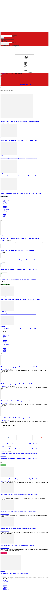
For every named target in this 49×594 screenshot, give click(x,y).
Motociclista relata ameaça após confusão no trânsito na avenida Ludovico (20, 367)
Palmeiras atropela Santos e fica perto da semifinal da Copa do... (17, 250)
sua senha (14, 36)
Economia (26, 56)
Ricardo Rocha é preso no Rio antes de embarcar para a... (16, 573)
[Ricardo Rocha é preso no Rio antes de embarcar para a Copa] (11, 569)
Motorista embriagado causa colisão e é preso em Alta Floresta (17, 401)
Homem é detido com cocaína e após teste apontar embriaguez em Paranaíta (20, 175)
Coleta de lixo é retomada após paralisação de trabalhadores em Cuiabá (19, 260)
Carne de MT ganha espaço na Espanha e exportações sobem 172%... (19, 328)
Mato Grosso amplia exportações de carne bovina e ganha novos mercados (20, 299)
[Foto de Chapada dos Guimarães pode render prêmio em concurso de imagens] (9, 190)
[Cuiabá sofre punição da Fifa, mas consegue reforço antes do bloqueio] (7, 509)
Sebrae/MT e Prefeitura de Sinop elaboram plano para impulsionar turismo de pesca (23, 418)
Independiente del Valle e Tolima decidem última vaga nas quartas (18, 545)
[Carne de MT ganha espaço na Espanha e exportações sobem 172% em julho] (7, 325)
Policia (26, 58)
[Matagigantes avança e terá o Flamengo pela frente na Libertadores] (7, 526)
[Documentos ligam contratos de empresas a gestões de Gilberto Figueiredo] (17, 117)
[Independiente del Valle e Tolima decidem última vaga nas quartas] (7, 543)
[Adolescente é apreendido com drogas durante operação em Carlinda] (9, 154)
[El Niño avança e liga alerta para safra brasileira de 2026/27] (5, 381)
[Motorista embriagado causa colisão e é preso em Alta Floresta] (5, 398)
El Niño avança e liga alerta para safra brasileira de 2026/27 (16, 384)
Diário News (3, 73)
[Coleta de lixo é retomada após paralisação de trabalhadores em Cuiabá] (4, 257)
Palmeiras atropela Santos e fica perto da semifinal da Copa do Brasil (19, 140)
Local (4, 208)
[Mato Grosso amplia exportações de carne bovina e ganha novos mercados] (7, 295)
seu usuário (14, 35)
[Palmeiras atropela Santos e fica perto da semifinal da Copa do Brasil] (9, 136)
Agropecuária (25, 57)
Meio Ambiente (6, 209)
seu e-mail (14, 42)
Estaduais (25, 63)
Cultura (25, 62)
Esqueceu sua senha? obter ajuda (7, 39)
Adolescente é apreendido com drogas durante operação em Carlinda (19, 158)
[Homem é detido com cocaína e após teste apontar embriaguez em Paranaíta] (9, 172)
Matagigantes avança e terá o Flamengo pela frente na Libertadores (18, 528)
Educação (5, 204)
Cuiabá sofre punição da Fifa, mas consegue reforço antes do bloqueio (19, 511)
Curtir (8, 436)
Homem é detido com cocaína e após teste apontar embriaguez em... (18, 279)
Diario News (3, 123)
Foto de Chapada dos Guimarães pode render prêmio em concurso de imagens (21, 193)
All (3, 334)
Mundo (25, 65)
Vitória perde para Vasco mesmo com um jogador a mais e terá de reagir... (20, 494)
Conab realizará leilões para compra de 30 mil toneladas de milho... (18, 314)
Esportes (25, 64)
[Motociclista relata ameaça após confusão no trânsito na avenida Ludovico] (5, 364)
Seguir (24, 436)
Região (2, 173)
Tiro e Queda (26, 67)
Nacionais (25, 59)
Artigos (25, 70)
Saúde (2, 119)
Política (25, 66)
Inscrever (41, 436)
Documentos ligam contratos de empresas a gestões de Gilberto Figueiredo (20, 121)
